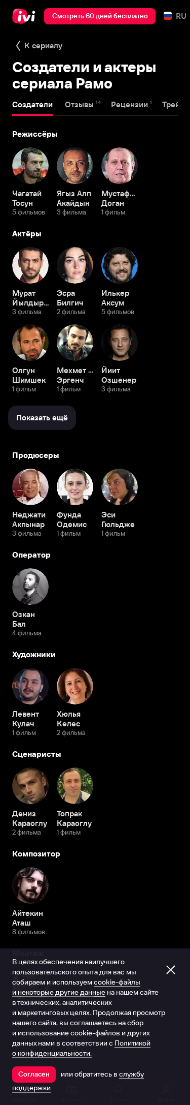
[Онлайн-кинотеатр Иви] (26, 16)
